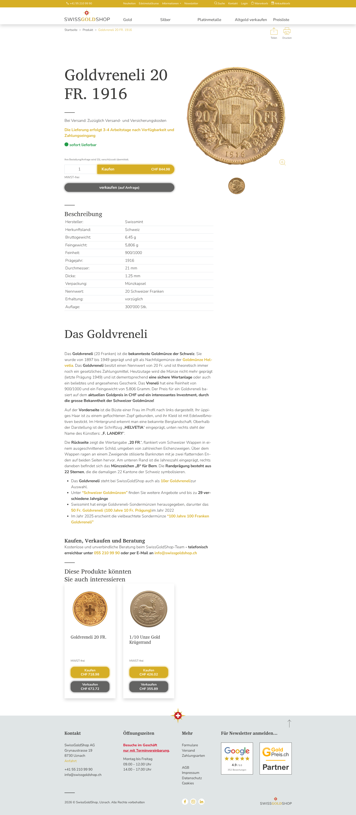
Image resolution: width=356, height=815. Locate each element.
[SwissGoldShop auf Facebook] (185, 802)
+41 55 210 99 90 (78, 769)
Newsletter (191, 3)
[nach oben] (289, 724)
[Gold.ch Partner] (276, 758)
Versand (188, 750)
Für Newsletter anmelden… (249, 733)
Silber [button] (165, 19)
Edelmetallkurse (149, 3)
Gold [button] (127, 19)
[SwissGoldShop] (90, 15)
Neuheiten (129, 3)
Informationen (170, 3)
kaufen (90, 672)
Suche (221, 3)
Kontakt (233, 3)
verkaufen (90, 686)
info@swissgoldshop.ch (83, 774)
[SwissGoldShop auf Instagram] (193, 802)
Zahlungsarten (193, 755)
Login (244, 3)
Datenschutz (192, 778)
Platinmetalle (209, 19)
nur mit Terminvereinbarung (146, 750)
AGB (185, 767)
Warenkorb (261, 3)
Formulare (190, 745)
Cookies (188, 783)
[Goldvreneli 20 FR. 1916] (237, 117)
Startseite (70, 30)
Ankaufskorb (282, 3)
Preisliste (281, 19)
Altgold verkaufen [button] (251, 19)
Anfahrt (70, 761)
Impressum (190, 772)
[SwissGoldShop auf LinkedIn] (201, 802)
